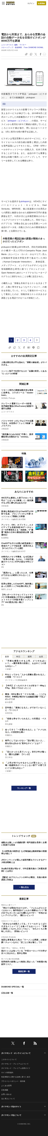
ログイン (31, 3)
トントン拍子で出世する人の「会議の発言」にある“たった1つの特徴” (24, 372)
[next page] (36, 340)
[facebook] (24, 1044)
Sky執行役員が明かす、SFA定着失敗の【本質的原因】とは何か (24, 869)
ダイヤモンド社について (11, 1115)
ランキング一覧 (24, 788)
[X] (13, 1044)
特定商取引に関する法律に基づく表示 (15, 1077)
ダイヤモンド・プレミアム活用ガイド (15, 1068)
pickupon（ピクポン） (19, 120)
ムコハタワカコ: (13, 44)
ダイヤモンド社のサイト (11, 1106)
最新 (7, 656)
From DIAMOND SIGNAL (33, 47)
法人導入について (8, 1098)
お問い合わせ (6, 1094)
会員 (41, 656)
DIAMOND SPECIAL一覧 (12, 986)
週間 (30, 656)
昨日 (18, 656)
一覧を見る (24, 887)
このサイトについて (9, 1059)
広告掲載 (4, 1090)
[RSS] (35, 1044)
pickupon (25, 201)
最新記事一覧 (24, 971)
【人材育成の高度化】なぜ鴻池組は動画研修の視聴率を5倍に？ (24, 852)
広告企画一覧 (7, 992)
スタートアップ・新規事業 (11, 47)
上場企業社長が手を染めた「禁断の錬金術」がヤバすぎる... (24, 363)
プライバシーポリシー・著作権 (13, 1081)
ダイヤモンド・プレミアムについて (15, 1063)
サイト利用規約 (7, 1072)
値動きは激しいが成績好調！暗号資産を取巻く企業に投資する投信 (24, 843)
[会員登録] (41, 3)
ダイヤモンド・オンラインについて (16, 1053)
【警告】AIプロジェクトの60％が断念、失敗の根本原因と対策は (24, 878)
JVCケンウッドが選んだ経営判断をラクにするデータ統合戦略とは (24, 861)
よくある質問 (6, 1085)
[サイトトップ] (10, 3)
